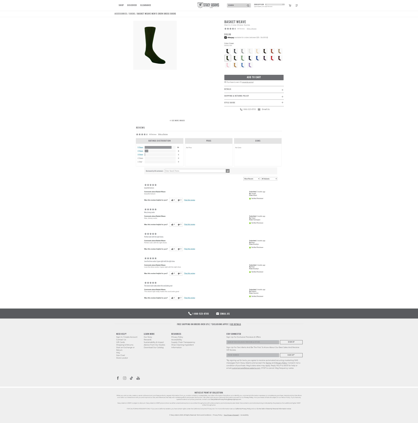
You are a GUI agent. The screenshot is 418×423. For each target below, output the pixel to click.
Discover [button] (132, 5)
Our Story (148, 337)
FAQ (118, 353)
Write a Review (251, 29)
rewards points (247, 82)
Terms (268, 363)
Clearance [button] (145, 5)
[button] (177, 121)
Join (262, 4)
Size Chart (120, 355)
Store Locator (122, 358)
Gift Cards (120, 342)
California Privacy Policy (243, 409)
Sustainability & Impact (154, 342)
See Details (235, 324)
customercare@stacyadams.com (246, 368)
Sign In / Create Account (126, 337)
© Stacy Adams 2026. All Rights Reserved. (183, 415)
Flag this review (189, 200)
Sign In (256, 4)
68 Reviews (241, 29)
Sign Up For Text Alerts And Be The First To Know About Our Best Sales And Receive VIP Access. (262, 348)
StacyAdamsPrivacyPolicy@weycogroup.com (226, 399)
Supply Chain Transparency (183, 342)
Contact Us (121, 340)
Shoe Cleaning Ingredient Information (182, 346)
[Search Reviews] (228, 171)
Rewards (147, 340)
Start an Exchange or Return (125, 348)
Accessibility (176, 340)
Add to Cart (254, 77)
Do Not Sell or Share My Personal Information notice (274, 409)
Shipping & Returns (124, 345)
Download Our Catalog (154, 347)
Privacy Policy (177, 337)
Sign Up (291, 342)
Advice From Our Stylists (154, 345)
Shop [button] (121, 5)
